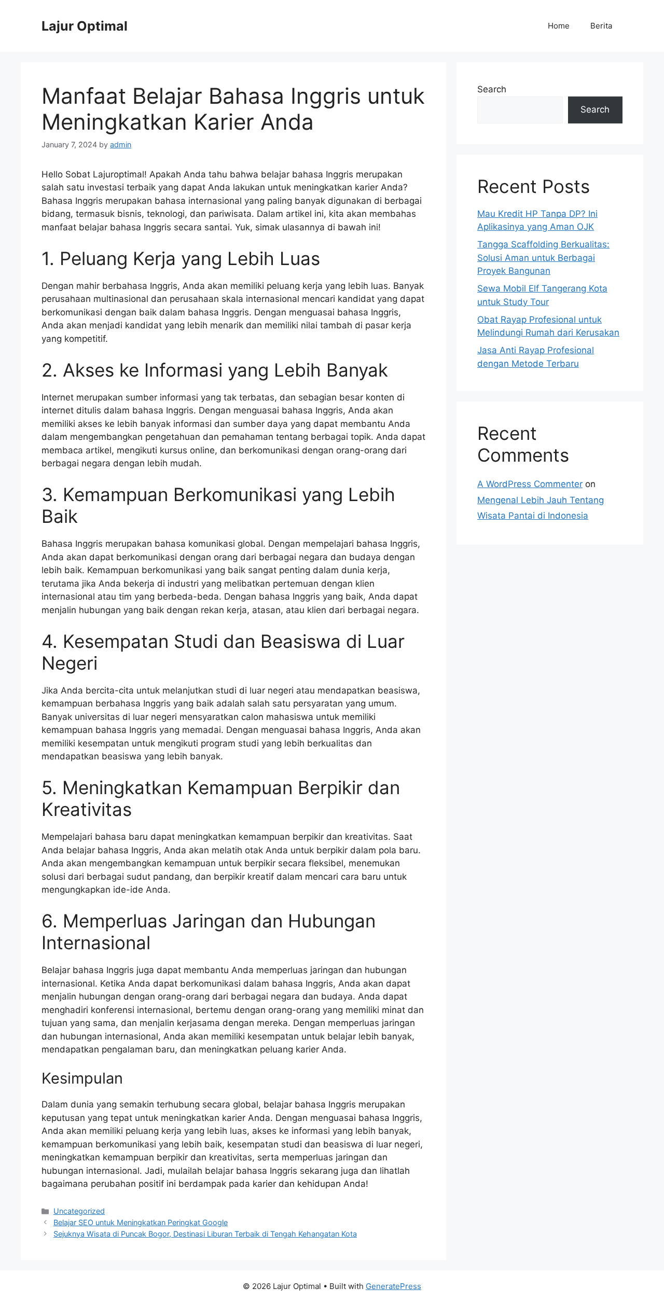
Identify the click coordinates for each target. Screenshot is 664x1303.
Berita (601, 26)
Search (491, 89)
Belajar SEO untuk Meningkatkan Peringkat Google (140, 1222)
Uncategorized (79, 1211)
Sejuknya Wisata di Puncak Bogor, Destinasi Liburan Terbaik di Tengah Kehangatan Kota (205, 1233)
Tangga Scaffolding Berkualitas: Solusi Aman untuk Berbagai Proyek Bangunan (543, 257)
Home (559, 26)
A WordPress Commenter (530, 484)
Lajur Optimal (85, 26)
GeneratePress (393, 1286)
